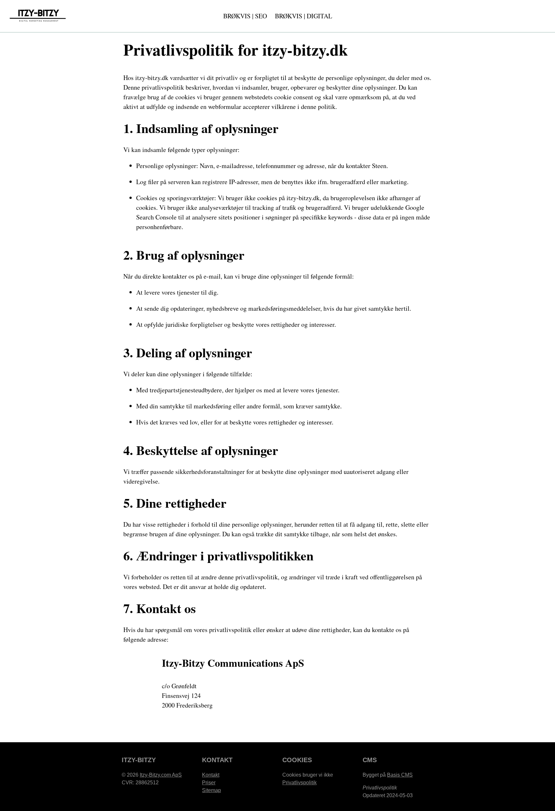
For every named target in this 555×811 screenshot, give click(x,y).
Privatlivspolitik (299, 782)
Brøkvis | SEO (245, 16)
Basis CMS (400, 775)
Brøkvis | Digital (303, 16)
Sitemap (211, 790)
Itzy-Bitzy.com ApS (161, 775)
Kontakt (210, 775)
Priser (209, 782)
